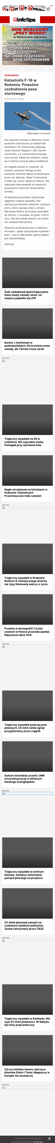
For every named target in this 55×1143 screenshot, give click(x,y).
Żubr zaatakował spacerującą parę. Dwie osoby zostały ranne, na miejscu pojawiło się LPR (26, 295)
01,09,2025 (9, 98)
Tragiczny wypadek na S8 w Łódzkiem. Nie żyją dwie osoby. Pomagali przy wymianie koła (24, 442)
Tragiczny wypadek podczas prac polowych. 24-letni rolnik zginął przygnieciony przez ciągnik (25, 728)
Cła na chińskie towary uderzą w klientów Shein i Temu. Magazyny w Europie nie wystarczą (27, 1072)
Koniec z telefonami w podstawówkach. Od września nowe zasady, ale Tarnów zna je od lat (27, 345)
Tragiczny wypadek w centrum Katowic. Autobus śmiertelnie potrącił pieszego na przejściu (24, 875)
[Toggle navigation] (5, 19)
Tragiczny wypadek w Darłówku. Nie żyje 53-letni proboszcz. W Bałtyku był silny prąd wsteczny (27, 1021)
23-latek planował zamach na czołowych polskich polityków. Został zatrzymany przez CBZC (24, 925)
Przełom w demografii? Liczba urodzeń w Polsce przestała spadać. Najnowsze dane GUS (27, 631)
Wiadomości (11, 75)
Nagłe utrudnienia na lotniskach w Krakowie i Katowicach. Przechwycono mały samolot (25, 492)
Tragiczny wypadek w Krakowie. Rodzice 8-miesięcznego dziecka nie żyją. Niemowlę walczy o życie (26, 581)
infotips (20, 98)
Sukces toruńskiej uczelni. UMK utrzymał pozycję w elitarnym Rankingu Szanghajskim (24, 778)
